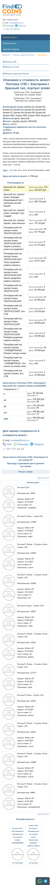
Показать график (25, 472)
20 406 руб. (37, 290)
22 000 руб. (37, 375)
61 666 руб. (37, 300)
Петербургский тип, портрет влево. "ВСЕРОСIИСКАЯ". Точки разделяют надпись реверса (13, 259)
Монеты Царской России (23, 55)
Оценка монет (9, 43)
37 (37, 320)
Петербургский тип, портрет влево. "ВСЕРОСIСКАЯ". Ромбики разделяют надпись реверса (13, 334)
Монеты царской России (17, 74)
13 (37, 220)
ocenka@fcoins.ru (16, 23)
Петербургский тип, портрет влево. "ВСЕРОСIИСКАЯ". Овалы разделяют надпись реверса (13, 275)
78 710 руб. (37, 223)
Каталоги (6, 55)
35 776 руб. (37, 232)
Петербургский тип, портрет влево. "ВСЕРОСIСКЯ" (13, 288)
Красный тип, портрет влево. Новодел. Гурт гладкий (14, 213)
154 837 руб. (37, 190)
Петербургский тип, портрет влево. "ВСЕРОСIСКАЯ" (13, 321)
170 (38, 187)
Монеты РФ (10, 62)
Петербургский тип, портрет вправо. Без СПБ (13, 373)
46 (37, 229)
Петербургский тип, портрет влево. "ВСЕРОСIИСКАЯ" (13, 230)
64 (37, 347)
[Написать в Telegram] (45, 881)
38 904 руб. (37, 323)
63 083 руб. (37, 350)
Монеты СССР (12, 67)
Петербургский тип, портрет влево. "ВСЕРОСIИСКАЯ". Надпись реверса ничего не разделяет (13, 243)
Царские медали (11, 49)
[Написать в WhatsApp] (40, 881)
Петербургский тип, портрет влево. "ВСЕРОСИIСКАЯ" (13, 298)
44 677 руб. (37, 261)
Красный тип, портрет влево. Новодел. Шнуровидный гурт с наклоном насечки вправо (14, 200)
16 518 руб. (37, 311)
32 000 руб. (37, 336)
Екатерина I (43, 55)
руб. (33, 214)
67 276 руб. (37, 245)
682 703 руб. (37, 201)
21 (37, 297)
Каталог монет (10, 37)
